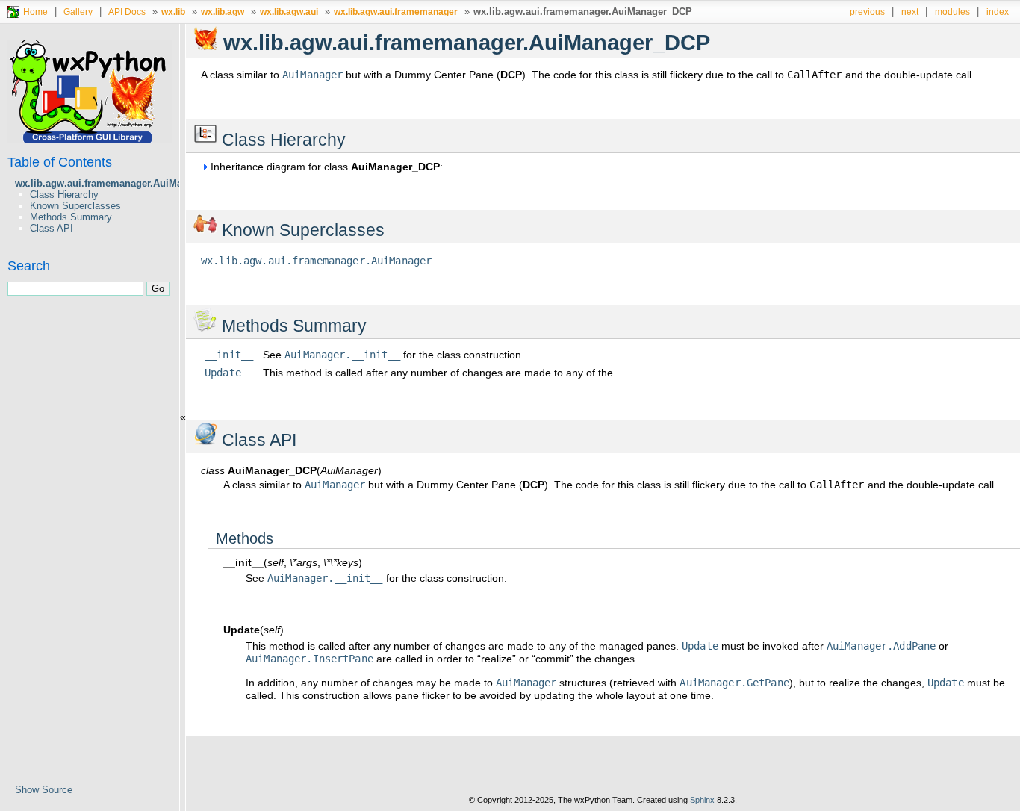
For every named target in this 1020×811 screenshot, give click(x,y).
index (997, 11)
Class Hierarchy (64, 194)
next (909, 11)
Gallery (78, 11)
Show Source (43, 789)
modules (952, 11)
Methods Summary (71, 217)
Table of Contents (59, 162)
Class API (51, 228)
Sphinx (702, 799)
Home (35, 11)
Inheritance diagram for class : (325, 167)
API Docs (127, 11)
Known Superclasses (75, 205)
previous (867, 11)
